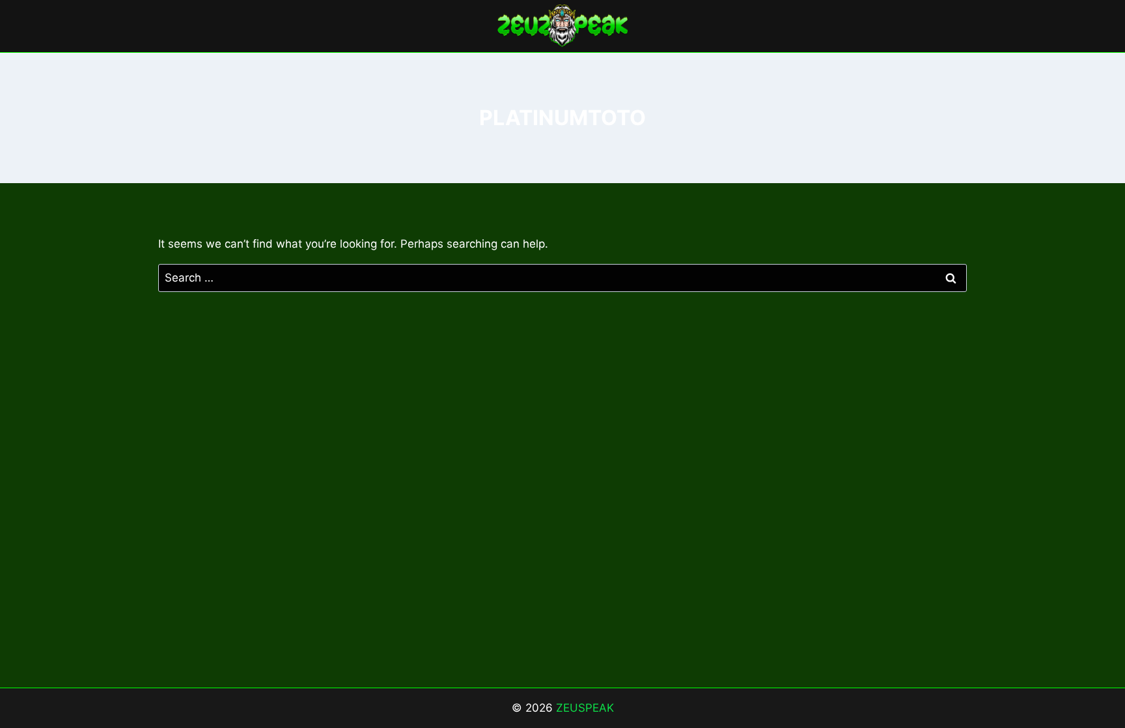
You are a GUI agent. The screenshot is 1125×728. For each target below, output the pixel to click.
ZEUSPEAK (585, 707)
